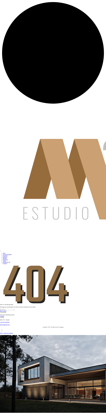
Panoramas (5, 259)
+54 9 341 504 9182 (4, 322)
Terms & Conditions (8, 333)
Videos (4, 261)
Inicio (4, 253)
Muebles (5, 258)
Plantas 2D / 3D (6, 262)
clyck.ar (61, 327)
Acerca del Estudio (7, 254)
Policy (1, 333)
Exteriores (5, 255)
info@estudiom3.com (5, 324)
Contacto (5, 263)
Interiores (5, 257)
